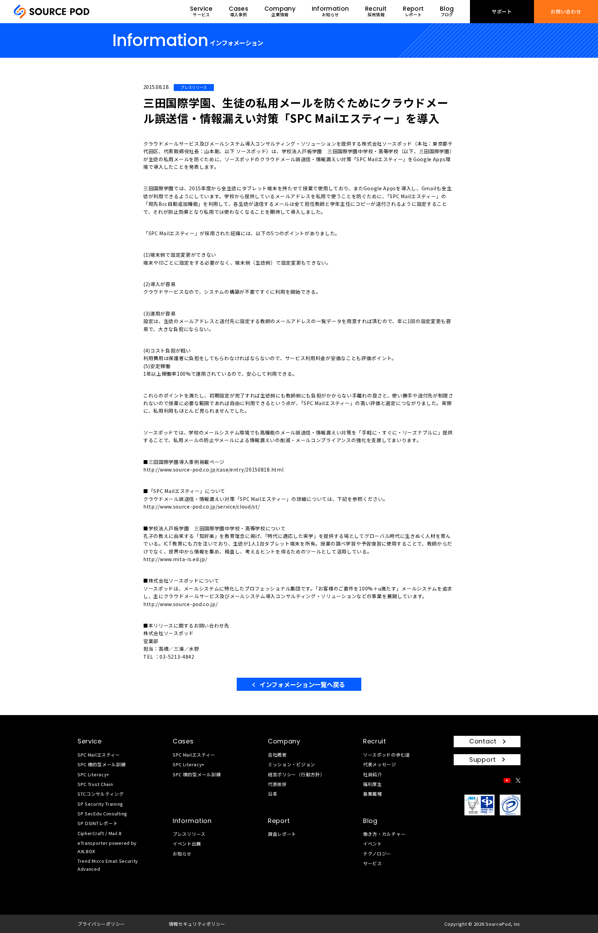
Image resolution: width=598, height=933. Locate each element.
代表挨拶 (277, 784)
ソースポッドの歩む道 (386, 754)
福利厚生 (372, 784)
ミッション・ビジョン (291, 764)
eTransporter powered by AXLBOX (107, 847)
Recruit (374, 741)
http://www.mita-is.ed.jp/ (175, 559)
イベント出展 (187, 843)
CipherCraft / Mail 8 (99, 833)
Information (192, 820)
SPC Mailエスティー (99, 754)
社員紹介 (372, 774)
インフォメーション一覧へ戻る (302, 684)
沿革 (272, 793)
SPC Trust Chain (95, 784)
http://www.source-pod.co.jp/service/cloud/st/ (201, 506)
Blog (370, 820)
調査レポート (282, 834)
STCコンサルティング (101, 793)
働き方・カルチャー (384, 834)
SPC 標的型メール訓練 (102, 764)
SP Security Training (100, 804)
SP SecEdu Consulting (102, 813)
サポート (502, 11)
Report (279, 820)
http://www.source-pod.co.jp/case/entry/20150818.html (213, 469)
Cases (183, 741)
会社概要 (277, 754)
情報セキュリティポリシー (197, 924)
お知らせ (182, 853)
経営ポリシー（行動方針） (296, 774)
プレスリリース (189, 834)
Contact (483, 741)
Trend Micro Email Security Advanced (108, 865)
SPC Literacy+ (93, 774)
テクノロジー (377, 853)
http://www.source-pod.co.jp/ (180, 604)
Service (90, 741)
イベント (372, 843)
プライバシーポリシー (101, 924)
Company (284, 741)
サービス (372, 863)
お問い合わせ (566, 11)
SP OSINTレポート (98, 823)
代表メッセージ (379, 764)
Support (482, 759)
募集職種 (372, 793)
